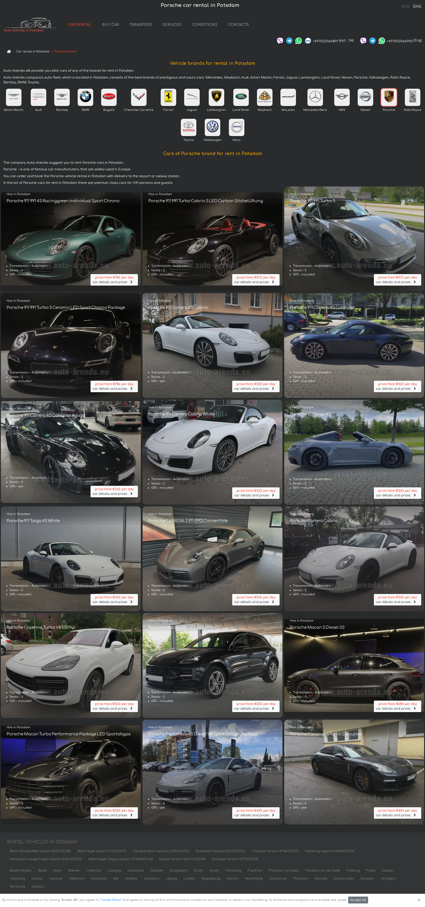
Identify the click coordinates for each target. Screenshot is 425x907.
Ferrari (168, 109)
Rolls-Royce (412, 109)
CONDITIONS (204, 25)
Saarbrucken (344, 878)
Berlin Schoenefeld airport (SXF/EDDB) (40, 851)
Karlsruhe (98, 878)
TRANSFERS (140, 25)
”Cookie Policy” (111, 899)
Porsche (389, 109)
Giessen (388, 870)
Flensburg (233, 870)
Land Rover (241, 109)
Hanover (56, 878)
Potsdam (300, 878)
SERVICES (172, 25)
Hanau (36, 878)
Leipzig (171, 878)
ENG (417, 7)
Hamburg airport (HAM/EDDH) (329, 851)
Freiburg (353, 870)
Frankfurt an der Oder (322, 870)
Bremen (74, 870)
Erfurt (198, 870)
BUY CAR (110, 25)
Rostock (320, 878)
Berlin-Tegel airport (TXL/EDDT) (101, 851)
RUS (405, 7)
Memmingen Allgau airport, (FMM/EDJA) (120, 859)
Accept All (358, 900)
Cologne (114, 870)
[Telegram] (289, 40)
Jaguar (191, 109)
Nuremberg (254, 878)
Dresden (156, 870)
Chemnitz (93, 870)
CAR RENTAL (79, 25)
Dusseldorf (178, 870)
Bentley (62, 109)
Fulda (370, 870)
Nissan (366, 109)
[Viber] (280, 40)
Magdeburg (210, 878)
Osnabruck (278, 878)
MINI (342, 109)
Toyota (188, 140)
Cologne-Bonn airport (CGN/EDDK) (161, 851)
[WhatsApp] (298, 40)
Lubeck (189, 878)
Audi (38, 109)
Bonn (57, 870)
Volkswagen (213, 140)
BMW (85, 109)
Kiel (115, 878)
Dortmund (136, 870)
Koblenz (131, 878)
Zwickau (37, 886)
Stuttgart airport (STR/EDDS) (235, 859)
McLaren (288, 109)
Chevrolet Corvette (138, 109)
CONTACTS (238, 25)
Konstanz (151, 878)
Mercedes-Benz (315, 109)
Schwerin (367, 878)
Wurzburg (17, 886)
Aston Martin (13, 109)
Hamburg (17, 878)
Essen (214, 870)
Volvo (236, 140)
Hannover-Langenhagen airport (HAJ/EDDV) (46, 859)
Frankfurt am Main (284, 870)
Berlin (42, 870)
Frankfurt (255, 870)
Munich (232, 878)
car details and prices (113, 280)
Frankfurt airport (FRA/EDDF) (275, 851)
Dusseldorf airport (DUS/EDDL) (220, 851)
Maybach (265, 109)
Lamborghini (216, 109)
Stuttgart (388, 878)
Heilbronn (77, 878)
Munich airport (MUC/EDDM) (182, 859)
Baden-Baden (21, 870)
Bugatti (109, 109)
